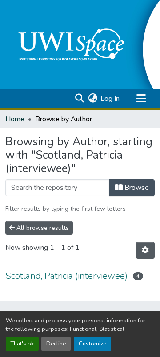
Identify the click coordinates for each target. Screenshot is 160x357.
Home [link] (14, 119)
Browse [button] (136, 188)
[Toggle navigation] (140, 98)
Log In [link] (110, 99)
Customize (92, 344)
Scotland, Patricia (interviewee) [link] (66, 276)
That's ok (22, 344)
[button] (79, 98)
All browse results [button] (42, 228)
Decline (56, 344)
